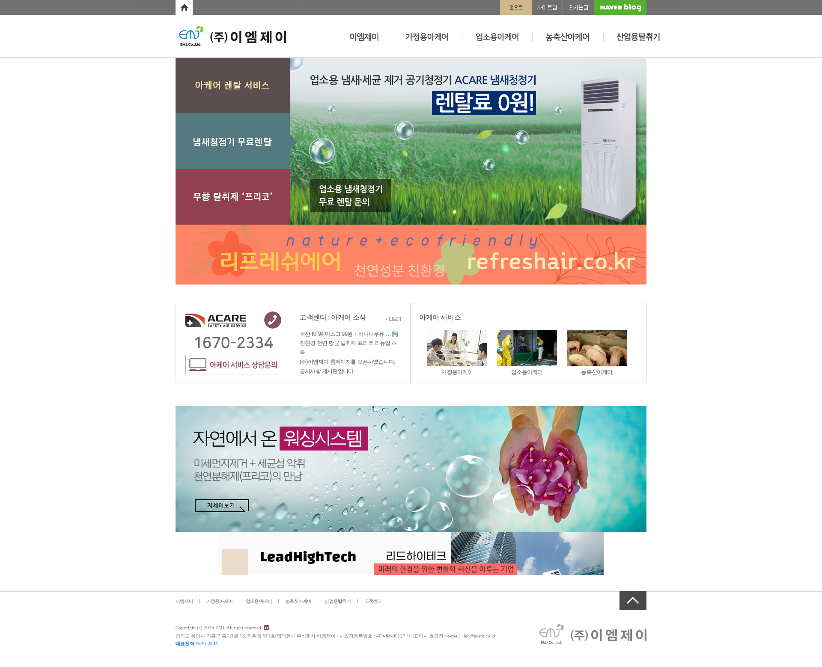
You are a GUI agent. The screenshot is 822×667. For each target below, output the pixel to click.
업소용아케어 (259, 601)
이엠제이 (184, 601)
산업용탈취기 (338, 601)
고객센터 (373, 601)
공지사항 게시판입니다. (327, 371)
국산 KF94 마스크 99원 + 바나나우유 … (345, 334)
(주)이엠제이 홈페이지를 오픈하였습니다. (347, 362)
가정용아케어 (219, 601)
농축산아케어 (298, 601)
